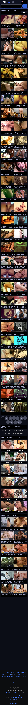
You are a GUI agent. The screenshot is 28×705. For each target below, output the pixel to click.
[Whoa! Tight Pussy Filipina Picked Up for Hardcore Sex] (20, 563)
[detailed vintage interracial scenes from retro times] (20, 74)
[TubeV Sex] (8, 2)
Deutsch (4, 682)
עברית (5, 684)
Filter (24, 12)
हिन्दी (24, 674)
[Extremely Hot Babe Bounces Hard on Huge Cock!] (7, 275)
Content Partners (19, 697)
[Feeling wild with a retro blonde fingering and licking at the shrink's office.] (7, 114)
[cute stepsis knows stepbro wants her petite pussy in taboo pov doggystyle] (7, 536)
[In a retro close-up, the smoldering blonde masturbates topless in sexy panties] (7, 368)
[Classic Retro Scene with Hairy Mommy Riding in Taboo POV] (20, 235)
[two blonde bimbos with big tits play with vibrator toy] (7, 181)
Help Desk (15, 692)
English (25, 680)
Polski (18, 674)
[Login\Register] (19, 2)
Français (18, 676)
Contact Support (17, 695)
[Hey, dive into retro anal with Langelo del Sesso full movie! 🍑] (20, 127)
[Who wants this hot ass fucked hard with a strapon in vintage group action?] (20, 381)
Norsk (18, 682)
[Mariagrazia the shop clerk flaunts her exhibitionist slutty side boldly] (20, 275)
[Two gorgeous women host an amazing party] (7, 101)
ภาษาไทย (22, 684)
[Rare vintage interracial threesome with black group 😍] (20, 141)
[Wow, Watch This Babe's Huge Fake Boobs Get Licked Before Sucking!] (20, 34)
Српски (10, 682)
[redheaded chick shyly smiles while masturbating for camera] (20, 87)
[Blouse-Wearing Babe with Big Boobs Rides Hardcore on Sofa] (7, 328)
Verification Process (14, 703)
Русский (9, 674)
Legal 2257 (8, 702)
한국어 (3, 672)
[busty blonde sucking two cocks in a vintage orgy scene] (20, 195)
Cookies (13, 702)
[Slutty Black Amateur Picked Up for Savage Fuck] (7, 550)
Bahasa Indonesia (15, 672)
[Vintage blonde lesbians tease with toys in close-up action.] (7, 74)
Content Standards (5, 700)
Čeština (13, 676)
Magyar (23, 676)
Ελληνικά (23, 682)
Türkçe (13, 678)
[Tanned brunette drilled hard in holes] (7, 395)
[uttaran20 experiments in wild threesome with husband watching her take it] (20, 590)
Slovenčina (7, 678)
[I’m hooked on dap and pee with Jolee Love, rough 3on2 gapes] (20, 368)
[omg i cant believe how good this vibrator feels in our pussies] (7, 288)
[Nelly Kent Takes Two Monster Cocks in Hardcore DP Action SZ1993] (20, 288)
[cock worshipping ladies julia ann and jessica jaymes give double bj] (20, 21)
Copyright (24, 699)
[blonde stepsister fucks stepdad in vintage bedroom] (20, 301)
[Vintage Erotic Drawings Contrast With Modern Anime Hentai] (20, 341)
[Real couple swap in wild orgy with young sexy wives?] (7, 590)
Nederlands (4, 680)
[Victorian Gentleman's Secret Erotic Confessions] (20, 181)
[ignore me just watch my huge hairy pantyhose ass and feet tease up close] (20, 114)
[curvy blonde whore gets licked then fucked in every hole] (7, 195)
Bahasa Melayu (6, 676)
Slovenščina (18, 680)
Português (11, 680)
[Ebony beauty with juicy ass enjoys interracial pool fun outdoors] (7, 301)
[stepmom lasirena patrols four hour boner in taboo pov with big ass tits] (7, 523)
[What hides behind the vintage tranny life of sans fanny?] (7, 21)
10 (15, 422)
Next (19, 422)
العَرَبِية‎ (17, 678)
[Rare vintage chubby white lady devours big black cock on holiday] (20, 355)
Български (10, 684)
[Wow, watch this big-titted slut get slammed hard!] (7, 168)
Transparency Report (21, 702)
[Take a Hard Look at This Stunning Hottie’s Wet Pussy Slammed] (20, 61)
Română (8, 672)
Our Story (18, 693)
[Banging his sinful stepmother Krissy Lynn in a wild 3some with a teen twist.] (7, 576)
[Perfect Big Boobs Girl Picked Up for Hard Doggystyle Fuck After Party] (20, 550)
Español (21, 678)
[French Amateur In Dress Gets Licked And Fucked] (20, 261)
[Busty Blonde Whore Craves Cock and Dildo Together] (7, 355)
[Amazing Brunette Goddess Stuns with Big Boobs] (7, 315)
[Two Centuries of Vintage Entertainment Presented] (20, 328)
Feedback (21, 692)
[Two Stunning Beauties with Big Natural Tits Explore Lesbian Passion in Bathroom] (7, 141)
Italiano (16, 684)
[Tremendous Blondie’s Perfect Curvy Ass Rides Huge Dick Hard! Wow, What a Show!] (7, 341)
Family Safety (9, 692)
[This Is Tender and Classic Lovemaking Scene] (7, 47)
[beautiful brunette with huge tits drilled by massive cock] (7, 221)
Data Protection (17, 699)
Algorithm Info (19, 700)
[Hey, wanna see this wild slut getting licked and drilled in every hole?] (7, 208)
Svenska (23, 672)
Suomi (4, 674)
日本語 (14, 682)
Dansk (13, 674)
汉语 (21, 674)
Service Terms (10, 699)
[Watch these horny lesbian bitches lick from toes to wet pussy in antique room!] (7, 127)
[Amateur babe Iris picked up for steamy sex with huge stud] (7, 381)
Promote (13, 697)
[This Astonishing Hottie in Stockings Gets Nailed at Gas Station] (7, 87)
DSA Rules (12, 700)
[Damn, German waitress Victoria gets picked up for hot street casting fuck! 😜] (7, 563)
